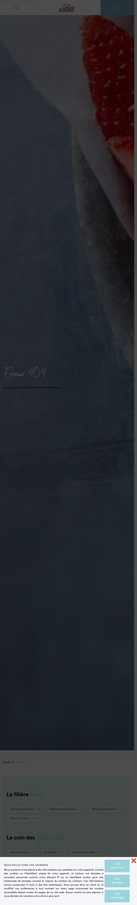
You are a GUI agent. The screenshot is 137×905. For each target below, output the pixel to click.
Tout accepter (117, 866)
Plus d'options (117, 896)
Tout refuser (117, 881)
